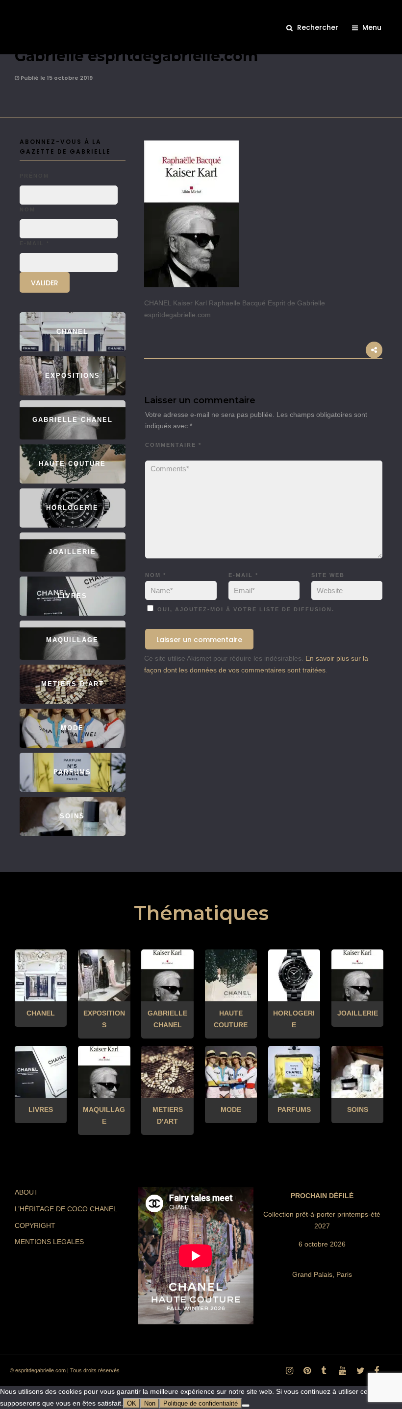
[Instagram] (288, 1373)
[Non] (246, 1405)
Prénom (34, 176)
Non (149, 1403)
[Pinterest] (305, 1373)
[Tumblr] (323, 1373)
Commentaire (173, 445)
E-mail (243, 575)
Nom (155, 575)
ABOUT (26, 1192)
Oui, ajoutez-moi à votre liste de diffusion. (244, 609)
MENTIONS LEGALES (49, 1242)
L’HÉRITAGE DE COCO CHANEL (66, 1209)
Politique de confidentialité (200, 1403)
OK (131, 1403)
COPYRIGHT (35, 1225)
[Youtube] (341, 1373)
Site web (328, 575)
